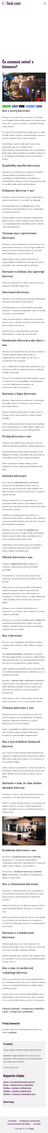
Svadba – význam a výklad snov (17, 1088)
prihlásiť (13, 1032)
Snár (32, 1128)
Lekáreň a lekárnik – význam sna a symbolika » (23, 1008)
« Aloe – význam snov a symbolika (17, 1011)
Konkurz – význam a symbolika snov (19, 1094)
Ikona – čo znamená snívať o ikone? (19, 1082)
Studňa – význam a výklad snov (17, 1091)
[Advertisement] (24, 32)
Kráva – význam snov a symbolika (18, 1085)
